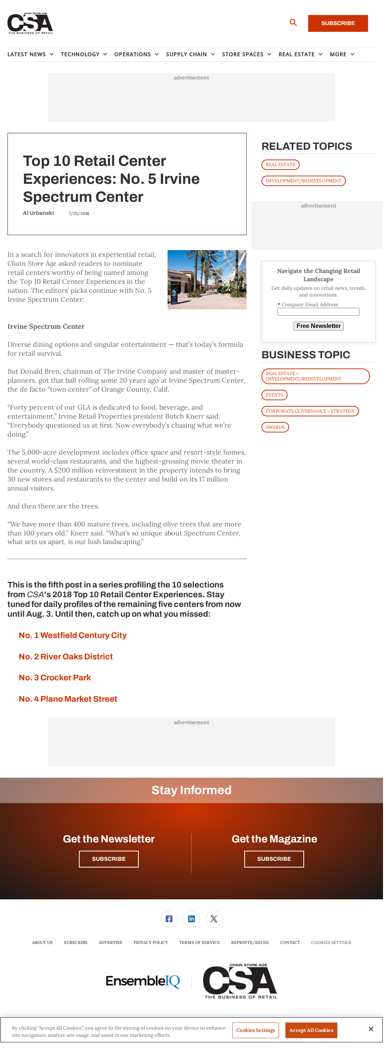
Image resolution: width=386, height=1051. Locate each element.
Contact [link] (290, 942)
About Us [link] (42, 942)
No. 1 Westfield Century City (73, 635)
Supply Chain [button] (186, 54)
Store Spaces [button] (243, 54)
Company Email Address (308, 304)
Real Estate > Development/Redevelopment (303, 376)
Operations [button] (132, 54)
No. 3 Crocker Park (55, 677)
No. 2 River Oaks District (66, 656)
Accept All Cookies (311, 1030)
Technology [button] (80, 54)
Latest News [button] (26, 54)
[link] (169, 919)
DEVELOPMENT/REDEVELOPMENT (303, 180)
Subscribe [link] (76, 942)
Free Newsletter (319, 326)
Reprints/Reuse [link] (250, 942)
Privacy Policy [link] (151, 942)
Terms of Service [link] (199, 942)
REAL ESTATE (280, 164)
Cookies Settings (331, 943)
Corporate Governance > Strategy (310, 411)
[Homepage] (30, 23)
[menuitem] (34, 54)
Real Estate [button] (297, 54)
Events (274, 395)
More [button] (338, 54)
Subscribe (338, 23)
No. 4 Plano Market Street (68, 699)
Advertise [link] (110, 942)
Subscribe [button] (109, 859)
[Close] (371, 1029)
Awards (275, 427)
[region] (191, 1030)
